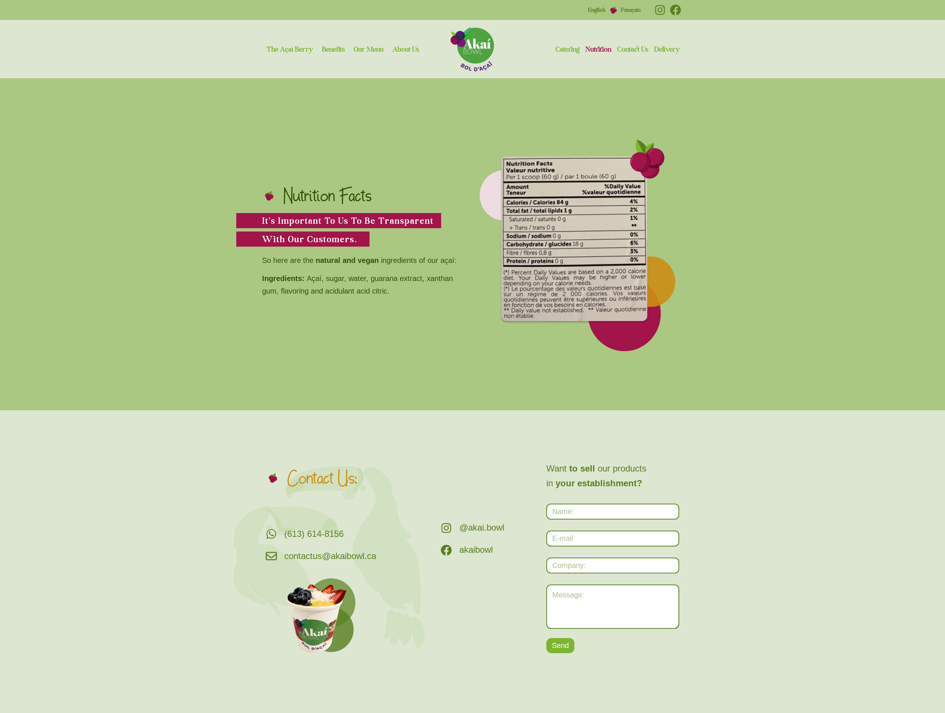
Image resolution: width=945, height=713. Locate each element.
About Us (405, 49)
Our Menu (369, 49)
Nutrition (598, 49)
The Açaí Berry (290, 49)
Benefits (333, 49)
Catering (568, 49)
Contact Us (632, 49)
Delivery (667, 49)
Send (560, 645)
